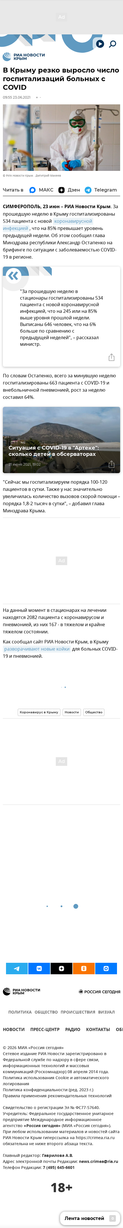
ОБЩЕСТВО (46, 1012)
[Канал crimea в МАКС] (106, 968)
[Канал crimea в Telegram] (17, 968)
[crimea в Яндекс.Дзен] (61, 968)
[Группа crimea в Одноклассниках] (84, 968)
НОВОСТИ (14, 1030)
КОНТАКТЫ (98, 1030)
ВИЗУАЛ (106, 1012)
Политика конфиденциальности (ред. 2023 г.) (48, 1090)
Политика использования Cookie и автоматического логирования (56, 1081)
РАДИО (72, 1030)
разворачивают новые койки (37, 649)
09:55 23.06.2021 (16, 97)
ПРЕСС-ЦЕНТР (44, 1030)
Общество (93, 712)
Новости (72, 712)
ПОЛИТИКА (20, 1012)
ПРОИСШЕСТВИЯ (78, 1012)
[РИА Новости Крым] (23, 56)
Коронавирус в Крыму (39, 712)
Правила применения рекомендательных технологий (57, 1096)
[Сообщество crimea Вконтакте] (39, 968)
